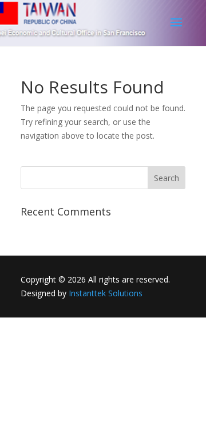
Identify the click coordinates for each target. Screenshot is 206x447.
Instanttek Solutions (105, 293)
